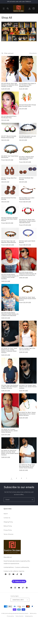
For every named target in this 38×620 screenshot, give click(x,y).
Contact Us (7, 518)
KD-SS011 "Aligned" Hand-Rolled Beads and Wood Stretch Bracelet (26, 158)
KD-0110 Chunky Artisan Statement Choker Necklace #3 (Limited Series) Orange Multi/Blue (10, 276)
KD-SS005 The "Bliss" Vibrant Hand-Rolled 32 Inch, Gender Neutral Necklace (27, 414)
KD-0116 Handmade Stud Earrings (26, 178)
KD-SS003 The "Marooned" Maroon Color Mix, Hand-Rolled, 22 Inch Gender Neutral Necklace (10, 453)
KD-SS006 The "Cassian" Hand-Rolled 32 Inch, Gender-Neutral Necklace (9, 431)
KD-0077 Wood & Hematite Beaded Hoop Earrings (8, 137)
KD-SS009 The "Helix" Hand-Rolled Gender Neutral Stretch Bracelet (27, 299)
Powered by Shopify (23, 613)
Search (6, 513)
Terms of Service (8, 534)
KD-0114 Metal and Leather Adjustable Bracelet (26, 198)
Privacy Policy (8, 530)
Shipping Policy (8, 522)
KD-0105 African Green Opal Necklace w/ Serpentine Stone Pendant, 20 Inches (9, 85)
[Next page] (26, 478)
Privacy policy (10, 616)
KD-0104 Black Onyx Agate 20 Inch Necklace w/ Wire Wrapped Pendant (27, 85)
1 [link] (11, 478)
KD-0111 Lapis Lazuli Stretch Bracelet (27, 241)
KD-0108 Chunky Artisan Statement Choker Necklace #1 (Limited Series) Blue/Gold (10, 314)
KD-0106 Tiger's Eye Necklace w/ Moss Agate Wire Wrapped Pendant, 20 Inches (9, 387)
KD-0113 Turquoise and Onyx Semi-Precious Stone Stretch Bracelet (9, 219)
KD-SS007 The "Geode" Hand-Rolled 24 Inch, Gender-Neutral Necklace (28, 387)
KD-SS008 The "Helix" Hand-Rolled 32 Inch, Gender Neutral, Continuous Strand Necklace (9, 350)
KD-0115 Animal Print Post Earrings (8, 198)
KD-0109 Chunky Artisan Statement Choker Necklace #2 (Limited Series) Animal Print (27, 274)
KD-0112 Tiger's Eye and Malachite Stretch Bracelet (8, 241)
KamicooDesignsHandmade (12, 613)
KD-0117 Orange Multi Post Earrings (8, 178)
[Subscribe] (32, 499)
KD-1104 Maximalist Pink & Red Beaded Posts (8, 117)
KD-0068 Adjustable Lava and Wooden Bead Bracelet (27, 137)
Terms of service (19, 616)
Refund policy (33, 613)
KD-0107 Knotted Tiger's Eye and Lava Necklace (27, 349)
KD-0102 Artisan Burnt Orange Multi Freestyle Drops (27, 105)
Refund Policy (8, 526)
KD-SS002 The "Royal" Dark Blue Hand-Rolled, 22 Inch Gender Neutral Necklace (27, 466)
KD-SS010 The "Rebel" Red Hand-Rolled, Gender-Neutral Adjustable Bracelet (27, 221)
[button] (4, 9)
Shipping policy (29, 616)
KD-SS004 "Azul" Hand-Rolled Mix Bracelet (9, 156)
